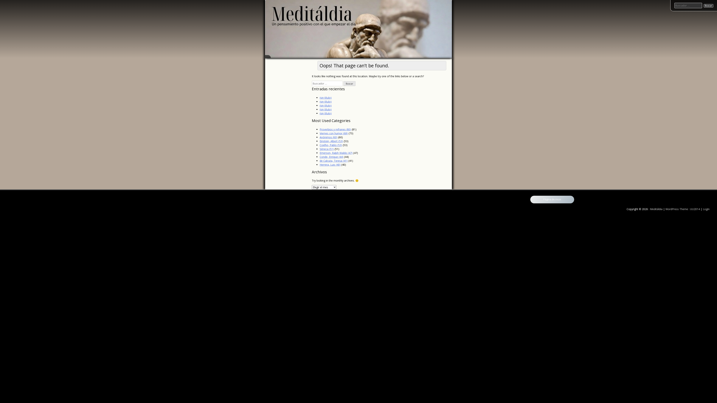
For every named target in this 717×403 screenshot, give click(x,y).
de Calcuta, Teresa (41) (334, 161)
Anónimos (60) (328, 137)
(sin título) (326, 97)
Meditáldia (656, 209)
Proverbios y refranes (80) (335, 129)
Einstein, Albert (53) (331, 141)
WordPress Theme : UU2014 (682, 209)
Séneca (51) (327, 149)
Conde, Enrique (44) (331, 157)
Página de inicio (552, 199)
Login (706, 209)
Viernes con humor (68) (334, 133)
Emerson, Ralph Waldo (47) (336, 153)
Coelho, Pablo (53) (331, 145)
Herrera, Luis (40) (330, 164)
